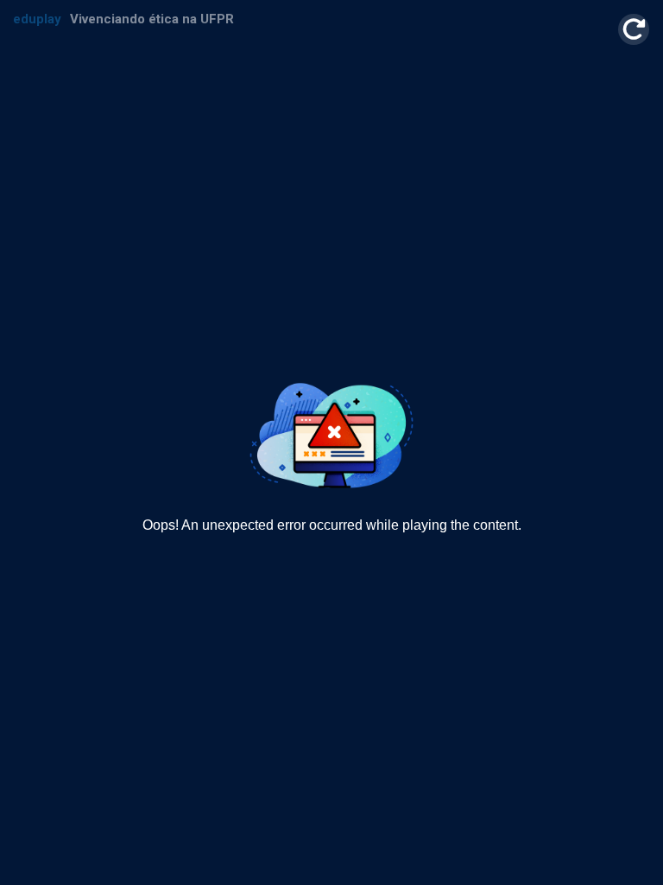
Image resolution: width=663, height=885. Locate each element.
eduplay (37, 20)
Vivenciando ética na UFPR (152, 20)
